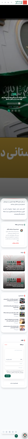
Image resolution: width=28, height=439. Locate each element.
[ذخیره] (15, 110)
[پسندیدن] (19, 110)
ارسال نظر (7, 376)
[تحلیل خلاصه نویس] (9, 110)
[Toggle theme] (8, 2)
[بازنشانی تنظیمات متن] (9, 432)
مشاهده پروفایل (15, 243)
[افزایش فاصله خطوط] (13, 432)
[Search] (11, 2)
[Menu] (2, 2)
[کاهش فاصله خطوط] (6, 432)
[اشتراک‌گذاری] (12, 110)
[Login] (5, 2)
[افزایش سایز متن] (16, 432)
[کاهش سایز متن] (3, 432)
